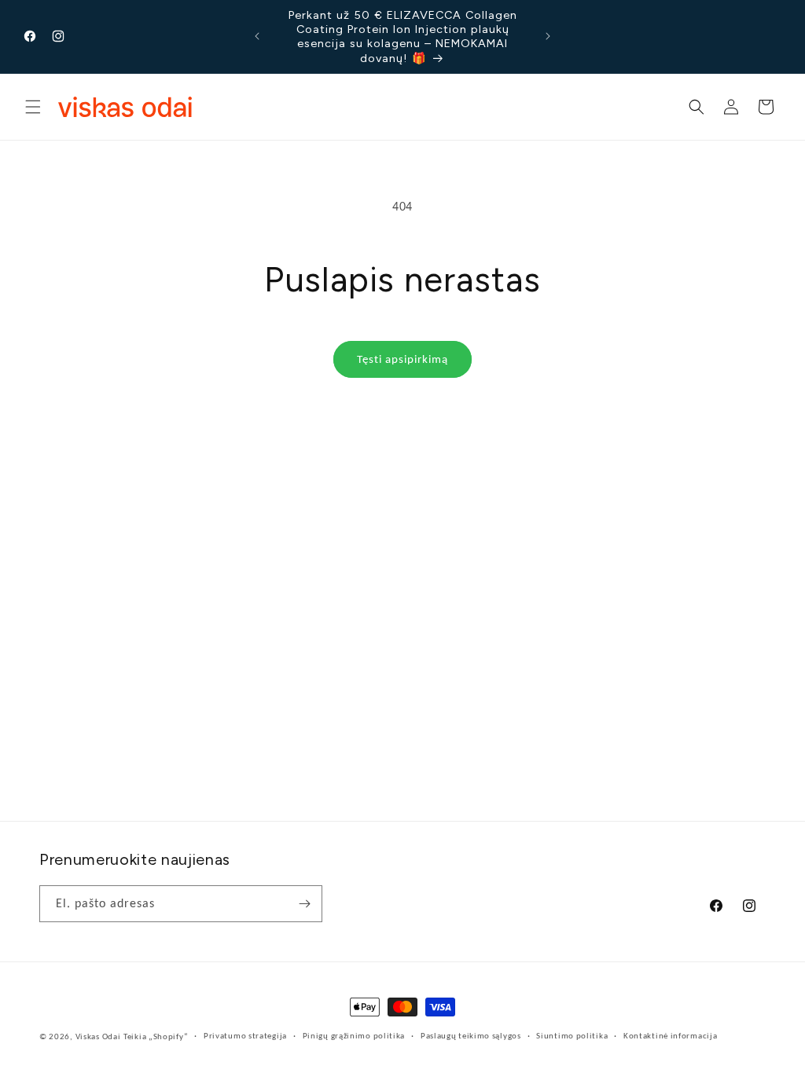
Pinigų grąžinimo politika (354, 1036)
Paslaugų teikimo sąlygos (471, 1036)
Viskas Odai (98, 1036)
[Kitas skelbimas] (548, 36)
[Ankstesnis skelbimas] (257, 36)
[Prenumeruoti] (304, 903)
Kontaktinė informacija (670, 1036)
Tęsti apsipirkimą (402, 359)
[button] (33, 107)
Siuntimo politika (572, 1036)
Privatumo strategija (245, 1036)
